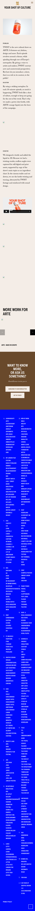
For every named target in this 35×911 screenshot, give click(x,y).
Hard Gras (9, 715)
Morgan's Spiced (26, 489)
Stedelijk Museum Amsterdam (24, 703)
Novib (23, 565)
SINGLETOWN (25, 644)
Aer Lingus (9, 434)
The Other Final (26, 764)
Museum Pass (25, 491)
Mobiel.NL (24, 476)
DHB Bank (9, 570)
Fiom (7, 641)
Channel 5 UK (10, 547)
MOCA (22, 421)
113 (22, 888)
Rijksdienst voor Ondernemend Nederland (26, 625)
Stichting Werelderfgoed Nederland (26, 719)
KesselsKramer (10, 817)
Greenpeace (9, 681)
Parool (23, 589)
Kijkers (8, 825)
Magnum (23, 437)
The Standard (25, 769)
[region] (17, 326)
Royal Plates (25, 633)
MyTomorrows (25, 502)
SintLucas (24, 688)
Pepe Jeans (24, 596)
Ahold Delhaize (10, 437)
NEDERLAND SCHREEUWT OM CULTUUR (25, 515)
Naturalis (24, 549)
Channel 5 (9, 544)
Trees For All (25, 780)
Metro (23, 452)
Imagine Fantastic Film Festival (10, 751)
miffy (23, 504)
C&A (7, 521)
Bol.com (8, 499)
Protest (23, 602)
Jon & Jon (9, 778)
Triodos (23, 788)
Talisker (23, 746)
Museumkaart (25, 499)
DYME (7, 578)
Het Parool (9, 725)
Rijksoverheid (25, 631)
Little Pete (9, 865)
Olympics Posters (26, 573)
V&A (22, 832)
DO (6, 573)
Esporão (8, 625)
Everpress (9, 628)
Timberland (24, 772)
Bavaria (8, 466)
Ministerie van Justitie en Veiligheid (25, 465)
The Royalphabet (26, 767)
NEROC (23, 525)
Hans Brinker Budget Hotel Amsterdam (10, 704)
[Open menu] (32, 2)
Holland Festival (11, 733)
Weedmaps (24, 869)
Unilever (24, 811)
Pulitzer (24, 607)
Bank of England (11, 463)
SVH (22, 652)
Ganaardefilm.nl (11, 662)
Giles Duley (9, 670)
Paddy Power (25, 586)
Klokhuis (8, 828)
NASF (22, 510)
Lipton (8, 862)
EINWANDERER (10, 618)
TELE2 (22, 728)
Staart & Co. (25, 696)
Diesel (8, 596)
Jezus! (8, 775)
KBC (7, 791)
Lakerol (8, 849)
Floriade (8, 644)
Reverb (23, 620)
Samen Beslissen (26, 660)
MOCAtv (23, 424)
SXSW (22, 657)
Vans (22, 838)
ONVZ (22, 570)
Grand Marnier (10, 673)
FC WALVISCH (9, 636)
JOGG (7, 765)
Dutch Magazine (11, 604)
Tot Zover (24, 777)
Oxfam (23, 578)
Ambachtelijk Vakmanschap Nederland (10, 444)
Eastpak (8, 620)
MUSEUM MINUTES (26, 429)
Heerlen (8, 723)
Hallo (7, 694)
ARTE (7, 421)
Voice (22, 848)
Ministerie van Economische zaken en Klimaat (26, 457)
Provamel (24, 604)
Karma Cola (9, 810)
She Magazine (25, 670)
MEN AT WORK (25, 418)
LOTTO (7, 846)
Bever (7, 484)
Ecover (8, 623)
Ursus (23, 827)
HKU (7, 691)
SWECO (23, 654)
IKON (7, 746)
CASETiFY (8, 523)
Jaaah (8, 768)
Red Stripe (24, 618)
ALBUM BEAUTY (10, 418)
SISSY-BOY (24, 646)
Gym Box (8, 683)
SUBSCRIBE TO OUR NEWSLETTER (17, 389)
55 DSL (23, 893)
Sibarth (23, 678)
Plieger (23, 599)
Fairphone (9, 639)
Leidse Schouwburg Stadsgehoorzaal (11, 854)
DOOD (7, 576)
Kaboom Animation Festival (9, 804)
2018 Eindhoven (26, 891)
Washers (24, 861)
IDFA (7, 744)
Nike (22, 562)
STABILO (23, 649)
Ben (7, 476)
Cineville (8, 549)
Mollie (23, 478)
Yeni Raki (24, 877)
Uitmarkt (24, 809)
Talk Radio (24, 751)
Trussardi (24, 790)
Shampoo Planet (26, 667)
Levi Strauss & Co (11, 859)
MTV (22, 426)
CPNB (7, 528)
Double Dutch (10, 602)
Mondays (24, 481)
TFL (22, 730)
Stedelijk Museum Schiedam (24, 711)
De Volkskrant (10, 581)
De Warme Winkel (11, 583)
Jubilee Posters (11, 781)
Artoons (8, 450)
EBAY (7, 615)
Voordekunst (25, 853)
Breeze (8, 507)
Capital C (9, 531)
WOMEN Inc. (24, 859)
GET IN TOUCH (17, 395)
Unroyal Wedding (26, 824)
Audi (7, 452)
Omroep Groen (25, 575)
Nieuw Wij (24, 559)
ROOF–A (23, 612)
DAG (7, 568)
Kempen (8, 812)
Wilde (23, 872)
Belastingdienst (11, 468)
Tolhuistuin (25, 774)
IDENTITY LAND (10, 741)
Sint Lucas (24, 686)
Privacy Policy (7, 902)
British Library (10, 510)
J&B (7, 760)
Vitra (22, 840)
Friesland (9, 652)
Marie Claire (25, 444)
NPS (22, 528)
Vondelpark (25, 851)
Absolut (8, 429)
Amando (8, 439)
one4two (24, 580)
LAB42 (7, 844)
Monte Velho (25, 483)
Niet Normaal (25, 557)
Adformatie (9, 431)
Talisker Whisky (26, 748)
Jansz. (8, 770)
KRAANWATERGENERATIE (13, 799)
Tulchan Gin (25, 793)
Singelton (24, 680)
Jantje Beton (10, 773)
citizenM (8, 562)
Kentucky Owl (10, 815)
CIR (7, 526)
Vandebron (24, 835)
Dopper (8, 599)
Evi (7, 631)
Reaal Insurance (26, 615)
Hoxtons (8, 736)
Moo (22, 486)
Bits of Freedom (11, 497)
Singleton (24, 683)
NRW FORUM (24, 531)
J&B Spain (9, 762)
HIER (7, 689)
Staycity (23, 699)
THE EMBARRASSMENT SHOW (26, 735)
